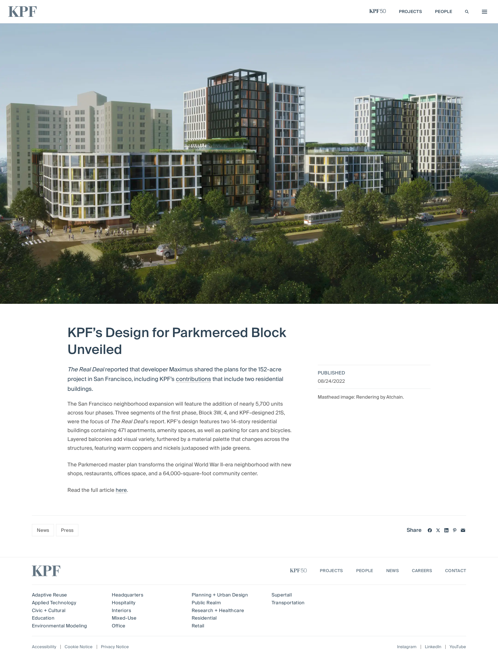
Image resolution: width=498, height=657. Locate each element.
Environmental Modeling (59, 626)
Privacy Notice (115, 647)
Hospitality (124, 603)
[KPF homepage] (22, 11)
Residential (204, 618)
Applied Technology (54, 603)
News (43, 530)
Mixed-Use (124, 618)
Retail (198, 626)
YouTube (457, 647)
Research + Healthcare (218, 611)
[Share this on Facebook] (430, 530)
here (121, 490)
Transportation (288, 603)
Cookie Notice (79, 647)
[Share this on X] (438, 530)
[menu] (483, 11)
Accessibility (44, 647)
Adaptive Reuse (49, 595)
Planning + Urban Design (220, 595)
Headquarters (127, 595)
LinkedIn (433, 647)
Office (119, 626)
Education (43, 618)
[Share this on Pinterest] (455, 530)
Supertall (282, 595)
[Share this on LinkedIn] (446, 530)
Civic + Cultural (49, 611)
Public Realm (206, 603)
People (364, 570)
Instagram (407, 647)
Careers (422, 570)
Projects (331, 570)
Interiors (121, 611)
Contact (455, 570)
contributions (193, 379)
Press (67, 530)
